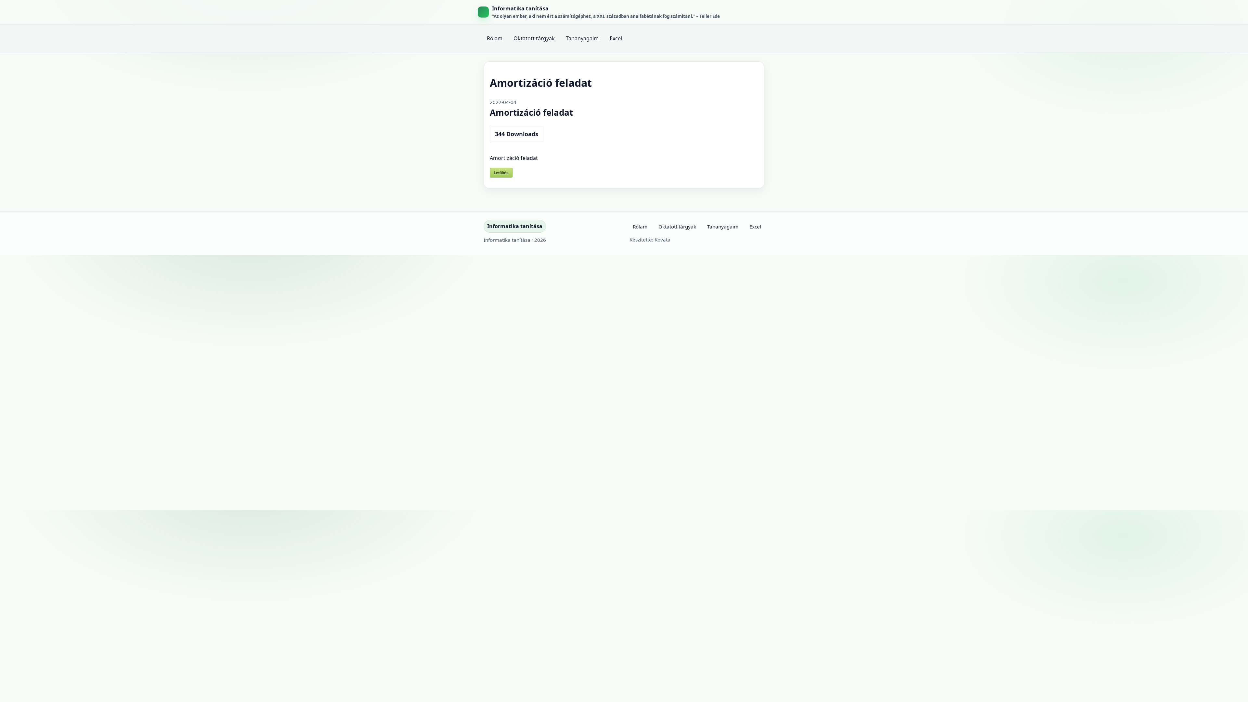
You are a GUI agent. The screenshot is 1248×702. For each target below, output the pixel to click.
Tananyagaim (582, 38)
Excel (616, 38)
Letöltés (501, 173)
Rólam (494, 38)
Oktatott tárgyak (534, 38)
